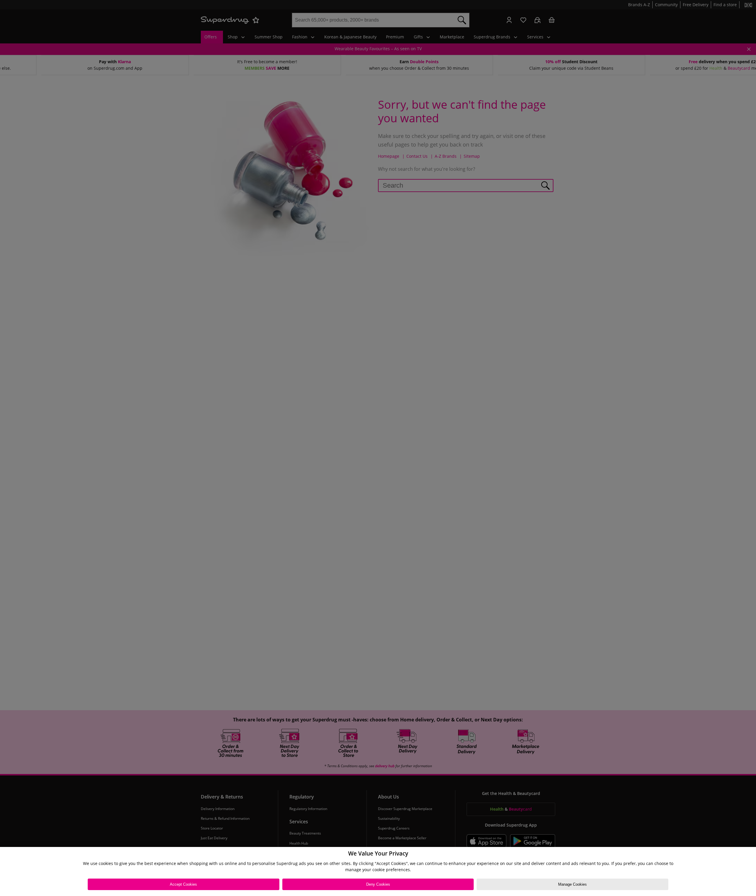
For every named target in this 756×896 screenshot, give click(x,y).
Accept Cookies (183, 884)
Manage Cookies (572, 884)
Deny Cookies (378, 884)
